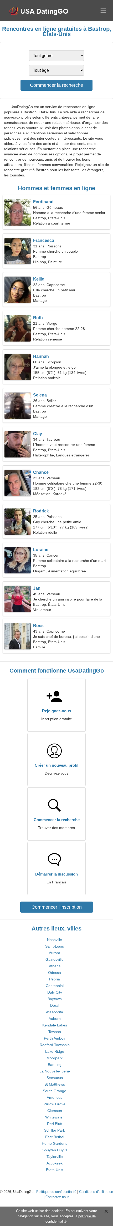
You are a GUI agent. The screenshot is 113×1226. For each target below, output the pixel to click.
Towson (54, 1032)
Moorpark (55, 1058)
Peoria (54, 979)
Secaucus (55, 1078)
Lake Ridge (54, 1051)
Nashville (54, 940)
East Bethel (54, 1137)
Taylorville (55, 1156)
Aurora (54, 953)
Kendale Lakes (54, 1025)
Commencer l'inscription (57, 907)
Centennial (55, 986)
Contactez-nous (57, 1197)
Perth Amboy (54, 1038)
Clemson (54, 1110)
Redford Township (55, 1045)
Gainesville (54, 959)
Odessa (54, 972)
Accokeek (55, 1163)
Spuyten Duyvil (54, 1150)
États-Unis (54, 1170)
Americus (54, 1097)
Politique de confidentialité (56, 1192)
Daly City (54, 992)
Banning (54, 1064)
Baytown (55, 999)
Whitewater (54, 1117)
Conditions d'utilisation (96, 1192)
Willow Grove (54, 1104)
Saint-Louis (54, 946)
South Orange (54, 1091)
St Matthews (54, 1084)
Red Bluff (54, 1124)
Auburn (55, 1018)
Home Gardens (54, 1143)
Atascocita (54, 1012)
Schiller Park (54, 1130)
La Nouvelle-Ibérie (54, 1071)
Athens (54, 966)
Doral (54, 1005)
